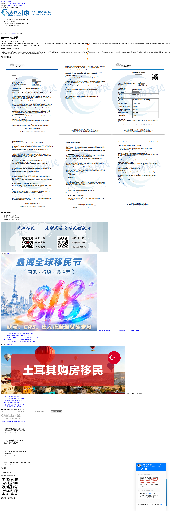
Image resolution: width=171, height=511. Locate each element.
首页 (85, 30)
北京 (9, 3)
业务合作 (22, 421)
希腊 (20, 5)
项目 (85, 40)
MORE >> (9, 253)
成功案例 (7, 421)
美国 (9, 5)
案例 (13, 33)
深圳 (18, 3)
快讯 (85, 35)
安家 (17, 421)
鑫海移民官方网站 (6, 1)
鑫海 (2, 421)
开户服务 (13, 421)
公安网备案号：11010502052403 (11, 508)
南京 (23, 3)
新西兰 (15, 5)
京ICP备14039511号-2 (24, 504)
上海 (14, 3)
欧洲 (84, 54)
